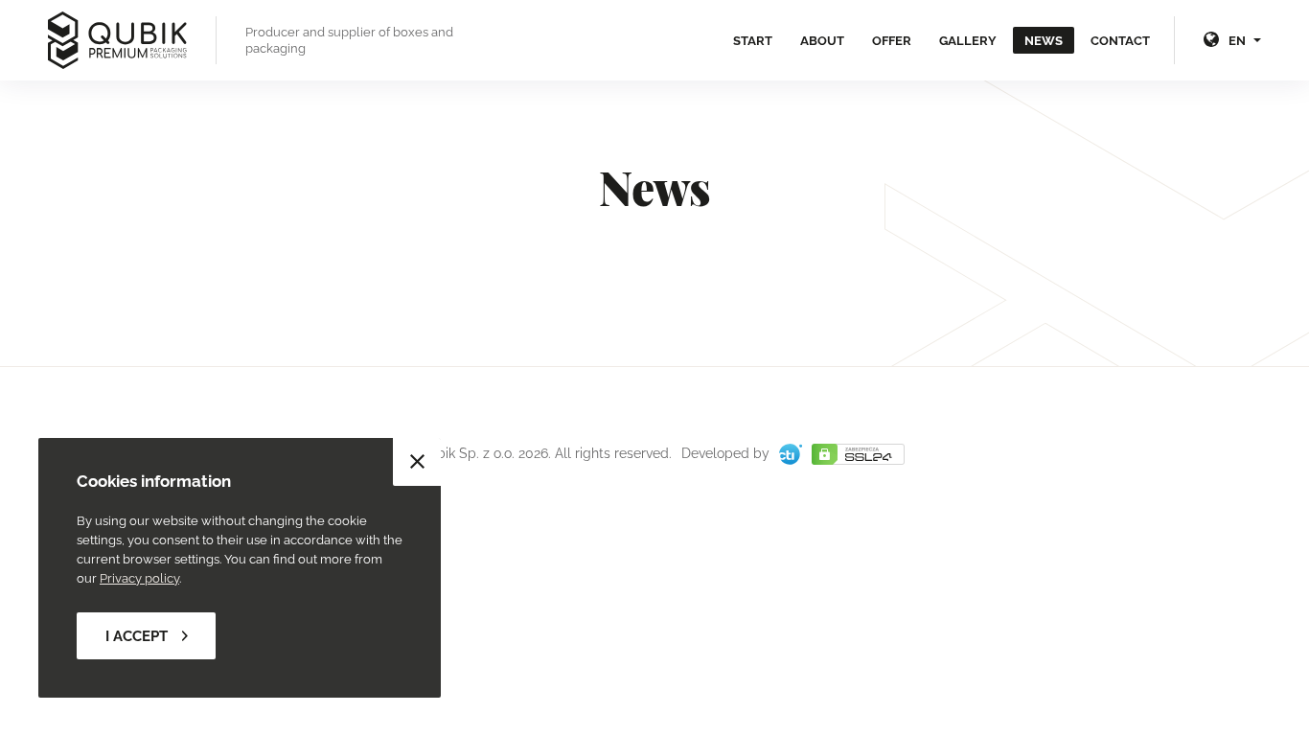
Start (752, 40)
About (822, 40)
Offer (891, 40)
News (1043, 40)
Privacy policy (139, 578)
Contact (1120, 40)
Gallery (968, 40)
